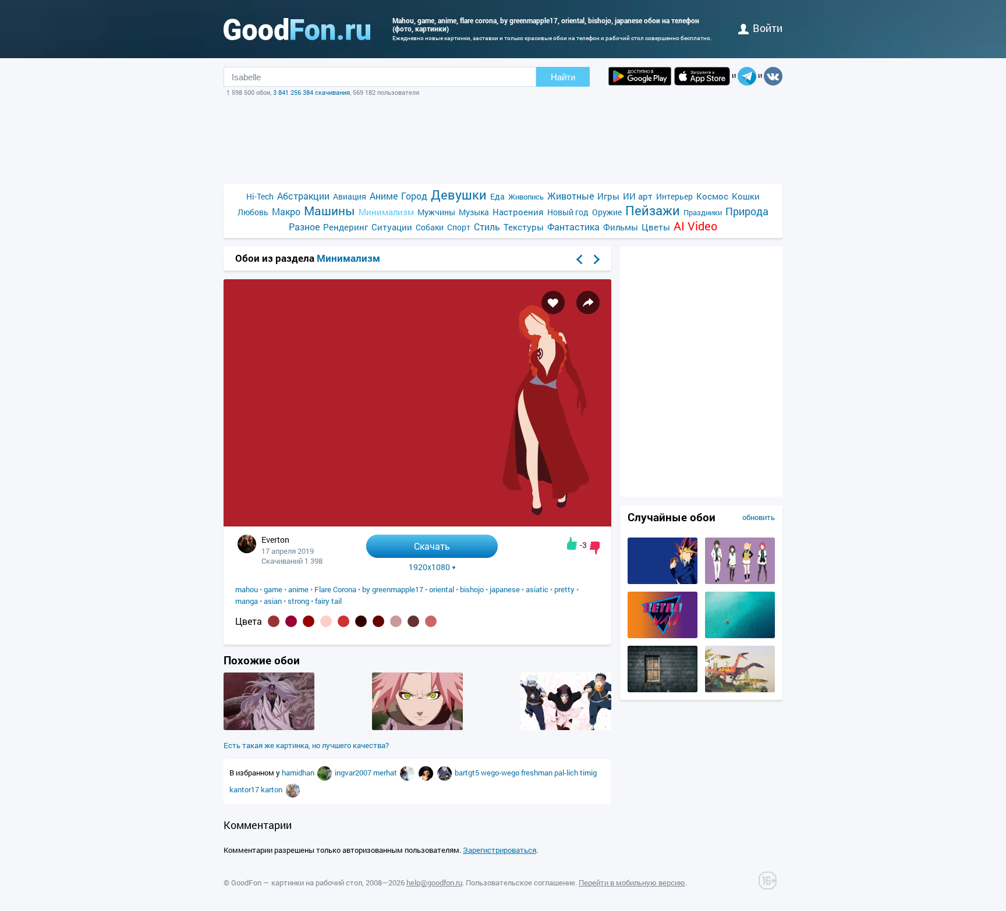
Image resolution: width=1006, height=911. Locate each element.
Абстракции (303, 196)
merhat (386, 772)
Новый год (568, 212)
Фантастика (573, 226)
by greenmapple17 (392, 589)
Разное (304, 226)
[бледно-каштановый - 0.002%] (396, 621)
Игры (608, 196)
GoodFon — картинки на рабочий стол (296, 882)
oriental (441, 589)
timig (588, 772)
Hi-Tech (260, 196)
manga (246, 601)
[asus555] (426, 772)
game (273, 589)
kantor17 (245, 789)
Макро (286, 211)
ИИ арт (638, 196)
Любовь (253, 212)
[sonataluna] (292, 789)
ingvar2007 (354, 772)
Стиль (487, 226)
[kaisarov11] (408, 772)
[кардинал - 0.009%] (343, 621)
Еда (497, 196)
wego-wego (501, 772)
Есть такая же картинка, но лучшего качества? (306, 745)
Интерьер (674, 196)
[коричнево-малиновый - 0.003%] (378, 621)
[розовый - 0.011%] (326, 621)
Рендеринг (345, 227)
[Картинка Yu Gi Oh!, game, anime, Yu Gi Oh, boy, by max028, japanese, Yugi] (662, 581)
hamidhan (299, 772)
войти (767, 28)
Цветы (656, 227)
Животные (570, 196)
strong (298, 601)
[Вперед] (597, 259)
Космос (712, 196)
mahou (246, 589)
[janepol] (325, 772)
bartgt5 (468, 772)
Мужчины (436, 212)
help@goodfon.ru (434, 882)
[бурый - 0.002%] (413, 621)
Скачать (432, 546)
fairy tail (328, 601)
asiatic (537, 589)
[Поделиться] (588, 302)
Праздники (702, 212)
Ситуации (391, 227)
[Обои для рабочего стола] (297, 29)
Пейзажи (652, 210)
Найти (563, 77)
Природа (746, 211)
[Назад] (579, 259)
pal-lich (567, 772)
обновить (758, 517)
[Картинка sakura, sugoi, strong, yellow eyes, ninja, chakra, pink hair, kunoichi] (417, 727)
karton (272, 789)
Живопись (526, 196)
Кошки (746, 196)
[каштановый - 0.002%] (431, 621)
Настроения (518, 212)
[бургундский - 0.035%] (291, 621)
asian (273, 601)
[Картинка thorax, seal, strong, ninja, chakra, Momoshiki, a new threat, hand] (269, 727)
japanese (505, 589)
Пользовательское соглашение (520, 882)
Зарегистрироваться (499, 850)
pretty (564, 589)
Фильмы (620, 227)
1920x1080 (429, 567)
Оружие (607, 212)
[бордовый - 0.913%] (273, 621)
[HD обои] (639, 76)
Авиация (349, 196)
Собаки (430, 227)
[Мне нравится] (572, 543)
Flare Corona (335, 589)
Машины (329, 211)
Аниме (384, 196)
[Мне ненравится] (595, 548)
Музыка (474, 212)
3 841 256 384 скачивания (311, 92)
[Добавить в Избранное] (553, 302)
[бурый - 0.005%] (361, 621)
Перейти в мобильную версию (632, 882)
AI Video (695, 226)
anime (298, 589)
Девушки (459, 194)
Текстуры (524, 227)
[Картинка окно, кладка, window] (662, 689)
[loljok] (445, 772)
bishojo (472, 589)
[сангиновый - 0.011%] (308, 621)
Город (414, 196)
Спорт (458, 227)
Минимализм (386, 212)
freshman (537, 772)
